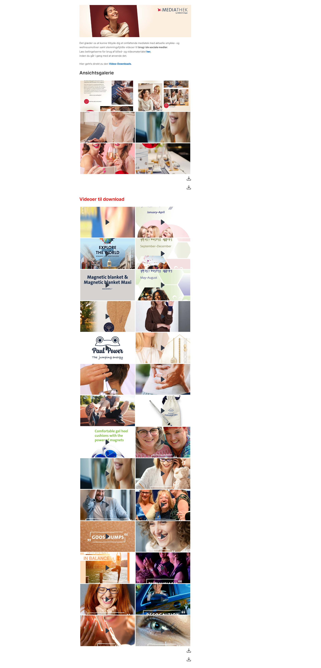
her (148, 51)
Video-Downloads (120, 63)
